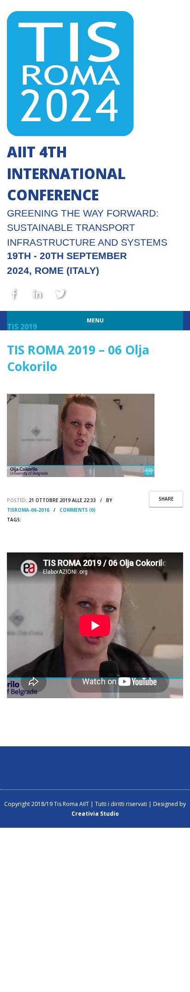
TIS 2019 (22, 327)
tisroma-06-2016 (28, 510)
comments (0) (77, 510)
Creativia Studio (95, 814)
